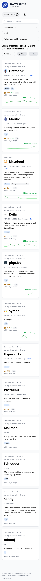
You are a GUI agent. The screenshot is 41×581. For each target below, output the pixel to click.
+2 (11, 328)
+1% (17, 138)
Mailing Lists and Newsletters (15, 39)
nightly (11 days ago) (19, 75)
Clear (34, 54)
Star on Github (9, 14)
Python (7, 367)
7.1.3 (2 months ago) (18, 124)
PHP (6, 134)
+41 (11, 188)
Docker (7, 88)
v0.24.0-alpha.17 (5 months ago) (20, 166)
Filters (23, 54)
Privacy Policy (6, 578)
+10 (12, 285)
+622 (12, 93)
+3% (17, 93)
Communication (9, 27)
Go (12, 88)
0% (14, 371)
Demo (31, 75)
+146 (12, 138)
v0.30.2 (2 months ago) (20, 219)
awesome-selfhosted (23, 573)
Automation (8, 157)
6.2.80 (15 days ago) (18, 315)
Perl (6, 323)
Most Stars (7, 54)
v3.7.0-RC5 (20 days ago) (20, 267)
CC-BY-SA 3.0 (25, 575)
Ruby (6, 479)
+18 (11, 236)
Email (5, 33)
